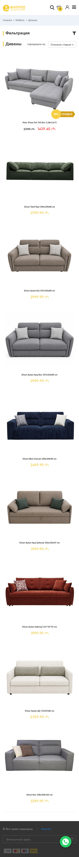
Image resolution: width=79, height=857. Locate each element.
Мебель (20, 20)
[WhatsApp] (65, 841)
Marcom (46, 829)
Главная (7, 20)
